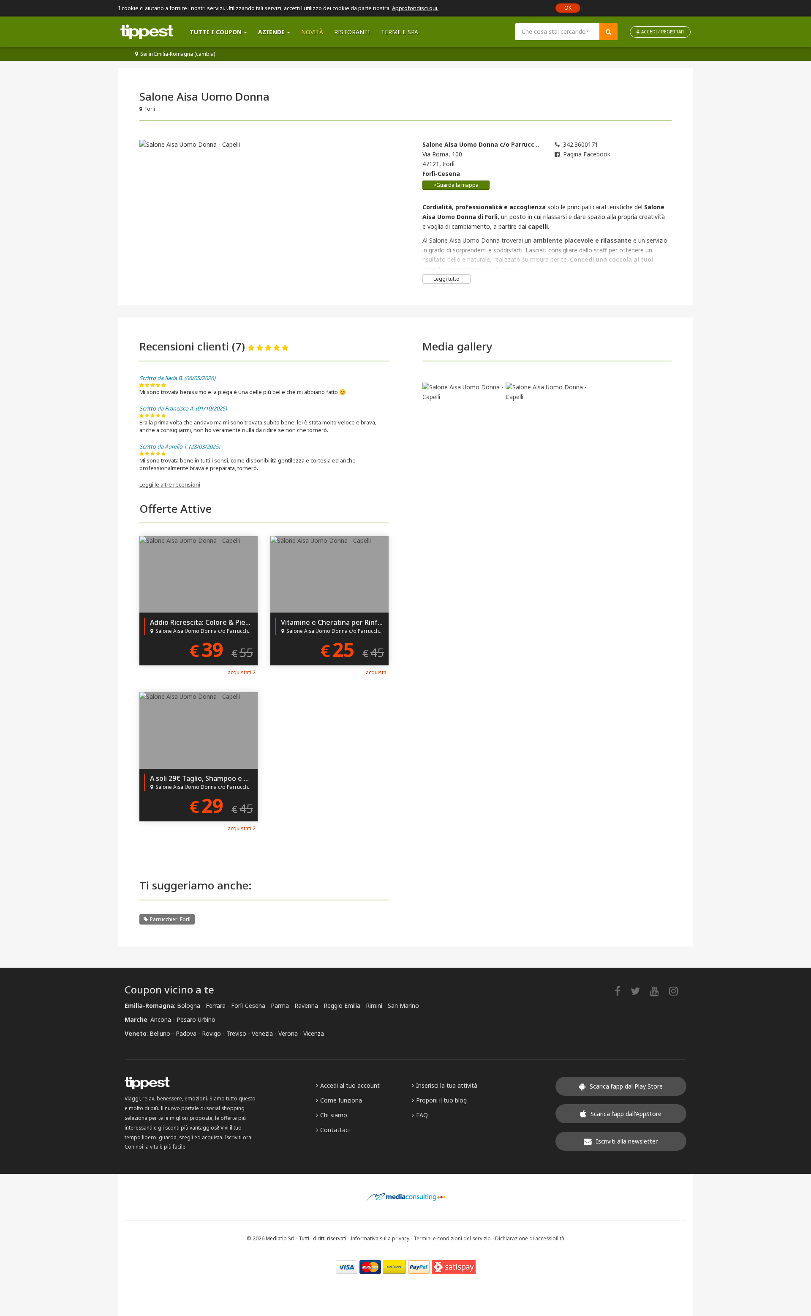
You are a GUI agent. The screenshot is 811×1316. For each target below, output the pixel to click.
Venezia (262, 1033)
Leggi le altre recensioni (169, 484)
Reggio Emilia (342, 1005)
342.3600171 (580, 144)
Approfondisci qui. (415, 8)
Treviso (236, 1033)
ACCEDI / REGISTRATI (662, 32)
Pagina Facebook (586, 154)
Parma (280, 1005)
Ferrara (216, 1005)
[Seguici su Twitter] (639, 991)
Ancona (160, 1019)
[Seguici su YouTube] (658, 991)
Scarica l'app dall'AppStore (626, 1114)
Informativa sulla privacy (380, 1238)
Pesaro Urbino (196, 1019)
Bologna (188, 1005)
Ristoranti (352, 32)
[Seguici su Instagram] (677, 991)
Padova (186, 1033)
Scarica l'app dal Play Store (626, 1086)
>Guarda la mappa (456, 185)
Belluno (160, 1033)
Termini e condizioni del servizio (452, 1238)
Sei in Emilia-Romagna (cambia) (177, 53)
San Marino (403, 1005)
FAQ (422, 1115)
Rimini (374, 1005)
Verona (288, 1033)
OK (568, 7)
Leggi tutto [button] (446, 278)
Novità (312, 32)
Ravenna (306, 1005)
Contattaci (335, 1130)
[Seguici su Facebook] (622, 991)
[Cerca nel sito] (608, 31)
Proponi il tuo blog (441, 1100)
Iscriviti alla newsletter (627, 1141)
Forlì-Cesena (248, 1005)
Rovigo (211, 1033)
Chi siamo (333, 1115)
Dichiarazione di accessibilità (529, 1238)
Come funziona (341, 1100)
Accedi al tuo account (350, 1085)
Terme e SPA (399, 32)
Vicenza (313, 1033)
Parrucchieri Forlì (170, 919)
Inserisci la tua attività (446, 1085)
